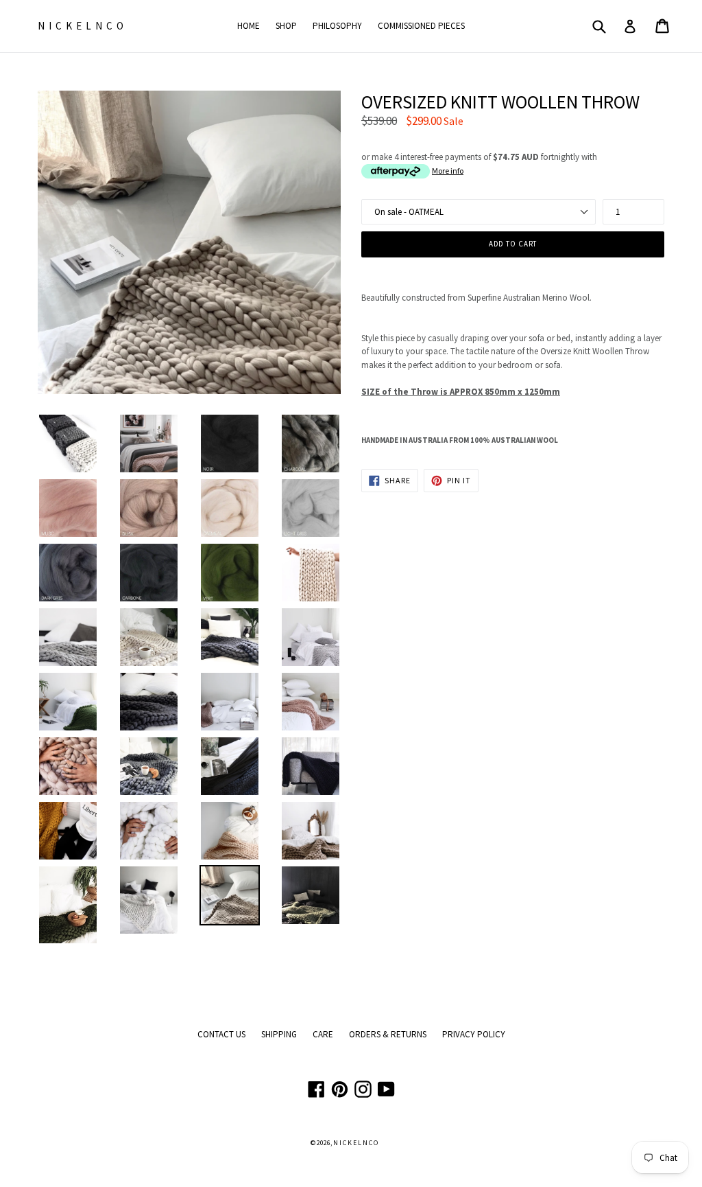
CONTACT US (221, 1034)
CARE (323, 1034)
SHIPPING (279, 1034)
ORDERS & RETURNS (387, 1034)
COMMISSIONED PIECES (421, 26)
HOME (248, 26)
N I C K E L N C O (81, 26)
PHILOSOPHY (337, 26)
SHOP (286, 26)
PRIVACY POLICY (473, 1034)
